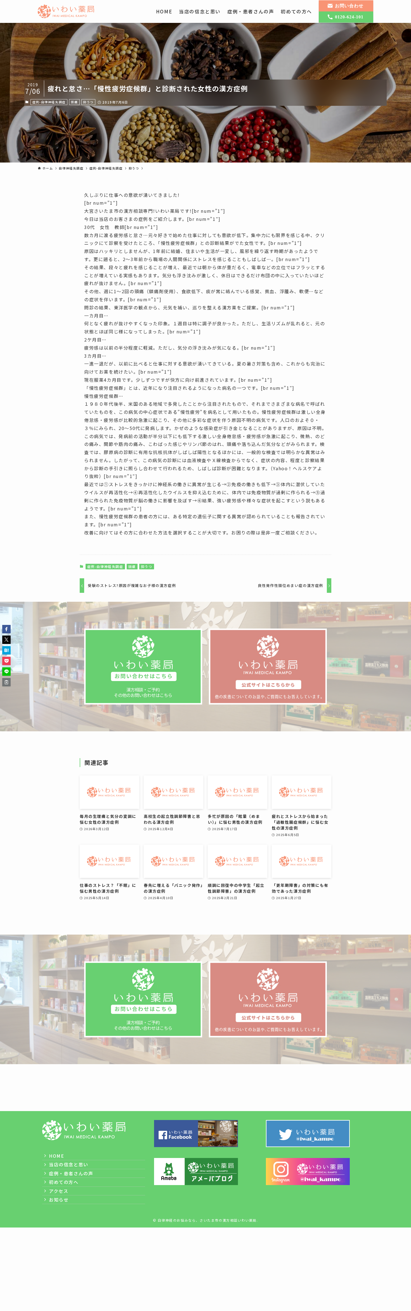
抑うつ (88, 102)
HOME (56, 1155)
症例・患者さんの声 (71, 1173)
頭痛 (74, 102)
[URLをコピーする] (6, 682)
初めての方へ (64, 1182)
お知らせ (58, 1199)
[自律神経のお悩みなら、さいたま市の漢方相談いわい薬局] (66, 11)
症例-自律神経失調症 (49, 102)
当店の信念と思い (68, 1164)
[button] (6, 629)
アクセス (58, 1191)
